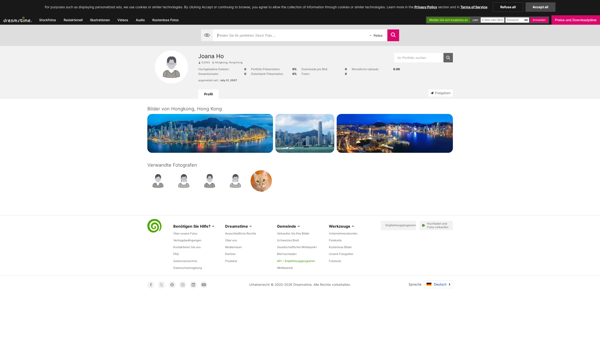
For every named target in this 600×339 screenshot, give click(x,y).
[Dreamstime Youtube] (203, 284)
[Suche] (393, 35)
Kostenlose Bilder (340, 247)
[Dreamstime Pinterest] (172, 284)
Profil (208, 94)
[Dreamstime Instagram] (182, 284)
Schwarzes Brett (288, 240)
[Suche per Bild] (207, 35)
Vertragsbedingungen (187, 240)
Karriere (230, 254)
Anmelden (539, 20)
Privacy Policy (425, 7)
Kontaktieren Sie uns (187, 247)
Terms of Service (473, 7)
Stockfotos (47, 20)
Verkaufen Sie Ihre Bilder (293, 233)
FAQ (176, 254)
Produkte (231, 261)
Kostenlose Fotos (165, 20)
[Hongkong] (210, 133)
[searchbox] (289, 35)
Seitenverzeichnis (185, 261)
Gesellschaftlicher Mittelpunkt (297, 247)
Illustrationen (100, 20)
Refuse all (508, 7)
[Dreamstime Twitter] (161, 284)
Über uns (231, 240)
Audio (140, 20)
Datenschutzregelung (187, 268)
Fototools (335, 261)
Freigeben (443, 93)
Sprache (415, 284)
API (279, 261)
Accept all (540, 7)
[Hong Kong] (305, 133)
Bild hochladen (287, 254)
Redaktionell (73, 20)
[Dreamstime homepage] (154, 226)
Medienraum (233, 247)
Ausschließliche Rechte (240, 233)
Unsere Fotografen (341, 254)
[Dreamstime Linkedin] (193, 284)
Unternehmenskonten (343, 233)
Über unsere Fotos (185, 233)
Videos (122, 20)
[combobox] (289, 35)
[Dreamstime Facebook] (150, 284)
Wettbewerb (285, 268)
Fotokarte (335, 240)
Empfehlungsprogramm (300, 261)
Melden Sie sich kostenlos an (448, 20)
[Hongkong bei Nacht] (395, 133)
